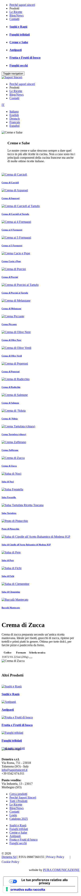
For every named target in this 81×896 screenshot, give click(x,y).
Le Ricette (15, 12)
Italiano (14, 111)
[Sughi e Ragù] (12, 686)
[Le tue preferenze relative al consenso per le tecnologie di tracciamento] (7, 889)
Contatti (14, 19)
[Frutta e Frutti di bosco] (17, 717)
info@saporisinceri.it (14, 770)
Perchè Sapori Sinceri (22, 797)
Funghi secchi (18, 65)
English (14, 115)
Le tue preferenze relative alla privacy (44, 881)
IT (3, 105)
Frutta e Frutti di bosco (24, 57)
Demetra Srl (9, 857)
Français (14, 122)
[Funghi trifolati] (12, 732)
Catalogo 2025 (18, 818)
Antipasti (15, 50)
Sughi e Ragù (18, 26)
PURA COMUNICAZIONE (61, 870)
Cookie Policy (10, 862)
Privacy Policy (55, 857)
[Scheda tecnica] (30, 657)
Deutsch (14, 118)
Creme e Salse (18, 42)
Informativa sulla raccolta (25, 889)
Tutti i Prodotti (18, 801)
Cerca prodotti (18, 794)
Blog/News (16, 15)
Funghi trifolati (19, 34)
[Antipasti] (9, 701)
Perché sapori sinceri (22, 4)
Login (13, 815)
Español (14, 125)
